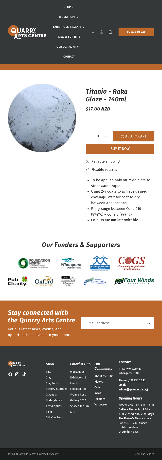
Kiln (72, 411)
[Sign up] (148, 323)
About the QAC (103, 376)
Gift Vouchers (54, 417)
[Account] (101, 32)
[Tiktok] (24, 374)
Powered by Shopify (47, 454)
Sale (48, 372)
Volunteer (100, 404)
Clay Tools (52, 383)
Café (97, 387)
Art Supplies (54, 406)
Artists (98, 393)
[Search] (93, 32)
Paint (49, 411)
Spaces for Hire (80, 406)
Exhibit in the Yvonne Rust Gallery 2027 (78, 394)
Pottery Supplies (56, 389)
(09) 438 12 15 (136, 380)
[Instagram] (17, 374)
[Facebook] (10, 374)
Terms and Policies (144, 454)
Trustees (99, 399)
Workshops (77, 372)
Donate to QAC (136, 32)
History (98, 381)
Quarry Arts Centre (26, 454)
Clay (48, 377)
